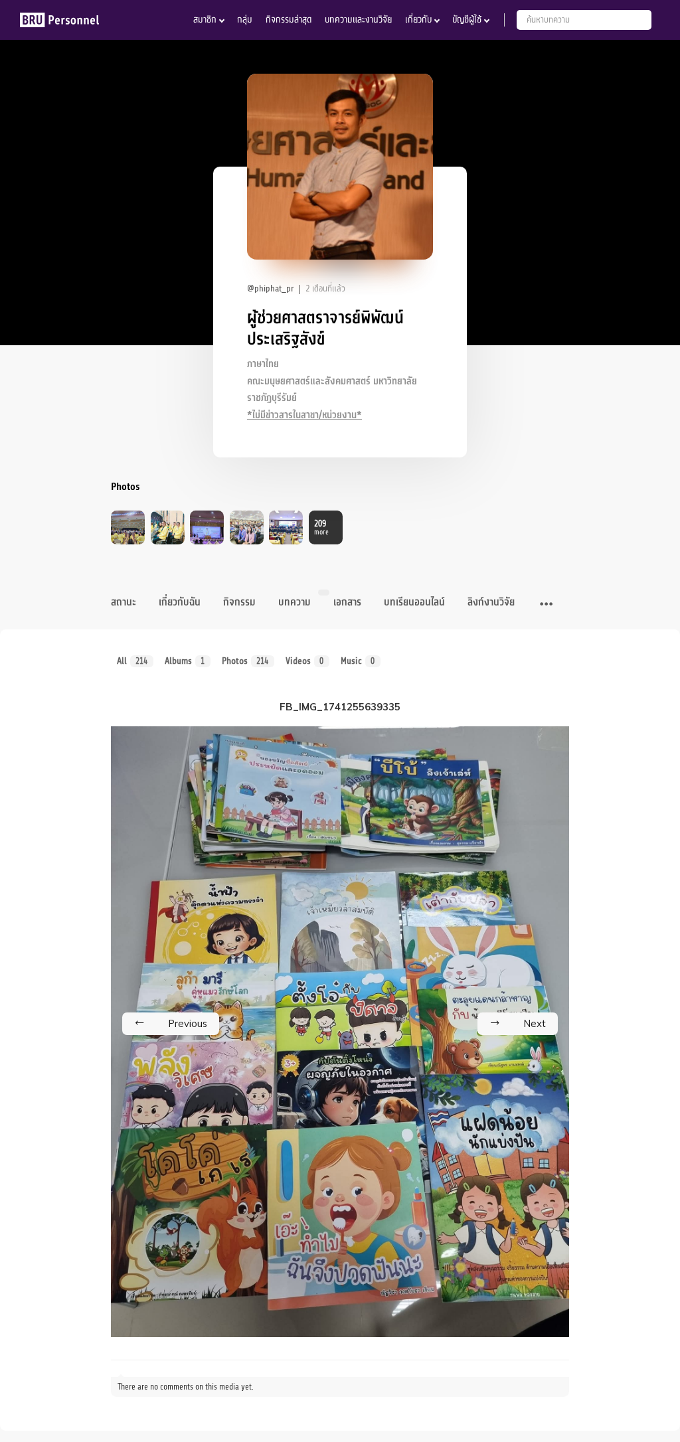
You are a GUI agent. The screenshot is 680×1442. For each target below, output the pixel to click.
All (132, 661)
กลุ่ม (244, 20)
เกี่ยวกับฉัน (180, 602)
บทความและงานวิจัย (358, 20)
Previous (187, 1023)
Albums (185, 661)
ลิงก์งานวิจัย (491, 602)
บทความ (294, 602)
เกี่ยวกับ (418, 20)
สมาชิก (204, 20)
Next (534, 1023)
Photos (245, 661)
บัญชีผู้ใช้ (466, 20)
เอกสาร (347, 602)
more (321, 527)
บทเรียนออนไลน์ (414, 602)
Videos (305, 661)
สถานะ (123, 602)
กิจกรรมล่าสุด (288, 20)
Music (358, 661)
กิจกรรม (239, 602)
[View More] (546, 604)
